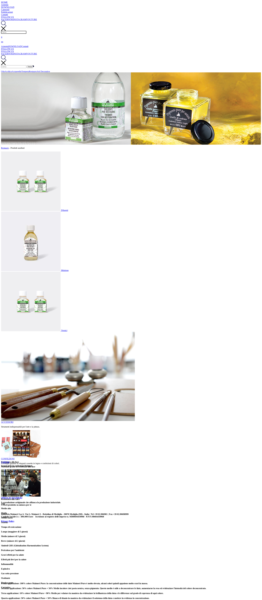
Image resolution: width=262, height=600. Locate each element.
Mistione (65, 270)
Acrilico (8, 71)
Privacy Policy (7, 521)
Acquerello (16, 71)
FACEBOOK (7, 19)
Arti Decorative (43, 71)
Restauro (33, 71)
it (1, 37)
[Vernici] (31, 330)
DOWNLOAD (7, 7)
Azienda (4, 5)
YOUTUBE (31, 19)
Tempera (25, 71)
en (2, 42)
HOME (4, 2)
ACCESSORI (7, 422)
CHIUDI (5, 462)
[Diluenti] (31, 210)
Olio (3, 71)
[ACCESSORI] (68, 420)
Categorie (5, 9)
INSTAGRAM (19, 19)
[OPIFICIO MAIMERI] (21, 496)
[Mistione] (31, 270)
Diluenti (64, 210)
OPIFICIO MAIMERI (11, 498)
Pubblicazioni (7, 12)
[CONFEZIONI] (21, 457)
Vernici (64, 330)
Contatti (4, 14)
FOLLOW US (7, 17)
